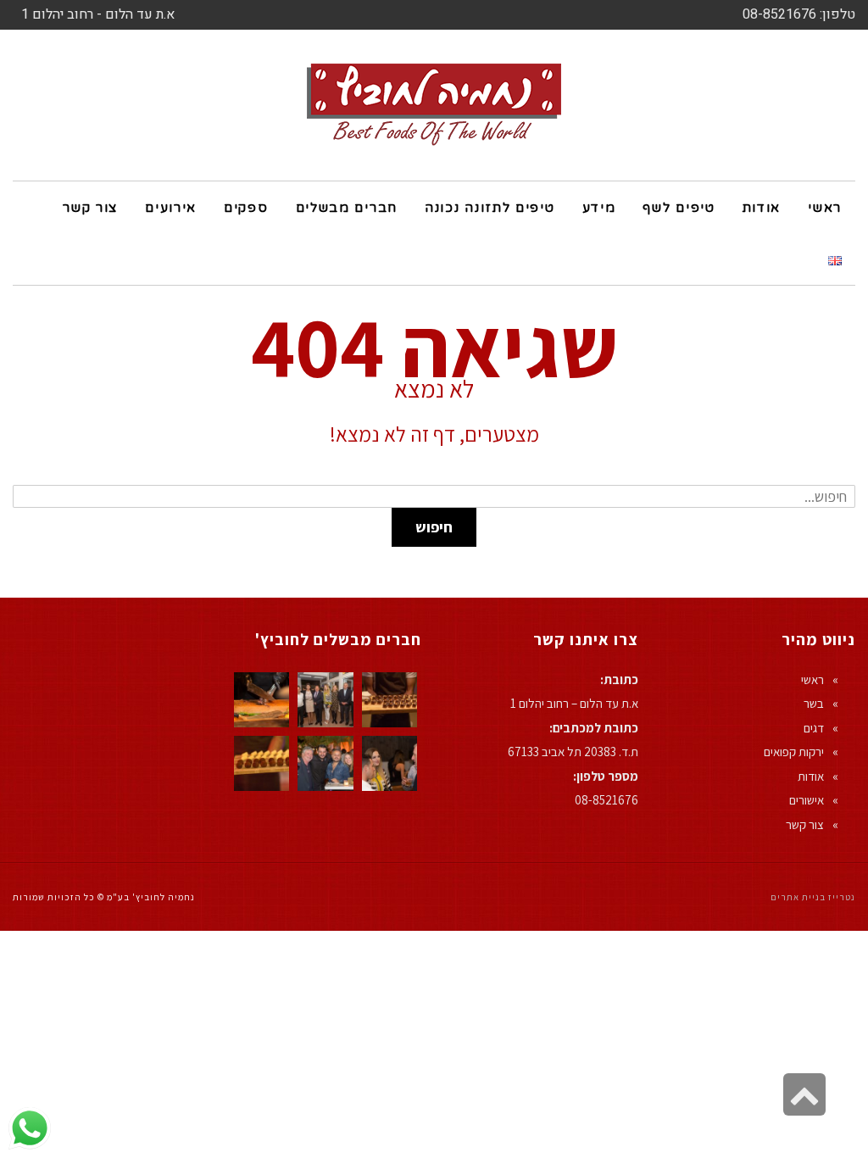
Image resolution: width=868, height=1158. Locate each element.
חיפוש (434, 527)
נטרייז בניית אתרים (813, 897)
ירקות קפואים (794, 751)
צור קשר (805, 824)
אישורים (806, 800)
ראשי (812, 679)
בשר (814, 703)
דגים (814, 728)
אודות (811, 776)
